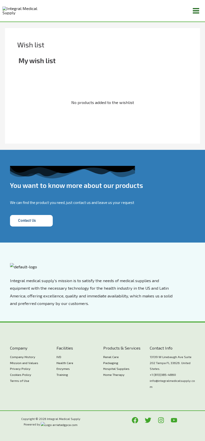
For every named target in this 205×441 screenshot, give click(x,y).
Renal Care (111, 357)
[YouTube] (174, 420)
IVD (58, 357)
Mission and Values (24, 363)
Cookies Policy (20, 375)
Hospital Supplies (116, 369)
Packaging (110, 363)
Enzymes (63, 369)
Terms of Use (19, 381)
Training (62, 375)
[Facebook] (135, 420)
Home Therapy (113, 375)
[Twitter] (148, 420)
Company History (22, 357)
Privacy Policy (20, 369)
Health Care (64, 363)
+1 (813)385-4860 (163, 375)
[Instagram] (161, 420)
